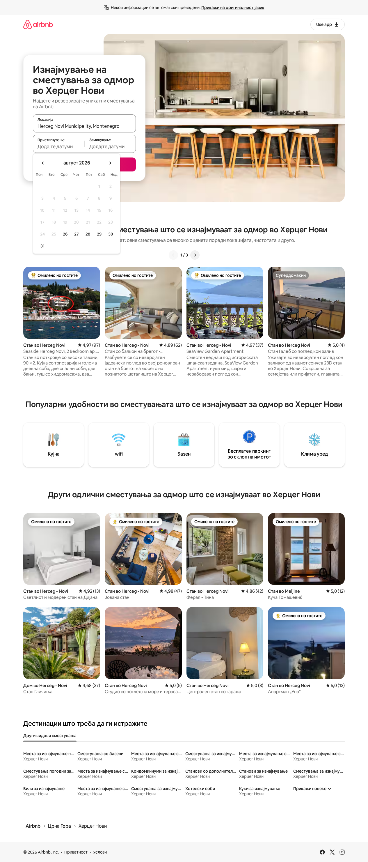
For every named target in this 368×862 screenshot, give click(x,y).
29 (99, 234)
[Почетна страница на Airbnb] (38, 24)
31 (42, 246)
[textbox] (59, 146)
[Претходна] (173, 255)
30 (110, 234)
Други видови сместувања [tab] (50, 735)
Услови (100, 852)
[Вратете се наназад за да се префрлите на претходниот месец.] (43, 163)
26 (65, 234)
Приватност (76, 852)
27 (76, 234)
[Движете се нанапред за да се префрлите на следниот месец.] (110, 163)
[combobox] (84, 126)
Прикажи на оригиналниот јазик (232, 7)
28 (88, 234)
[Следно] (195, 255)
